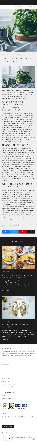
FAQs (3, 395)
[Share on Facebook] (6, 231)
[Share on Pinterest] (23, 231)
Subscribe (8, 426)
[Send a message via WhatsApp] (34, 439)
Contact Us (5, 367)
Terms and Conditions (8, 387)
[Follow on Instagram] (7, 433)
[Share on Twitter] (14, 231)
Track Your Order (7, 398)
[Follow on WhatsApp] (16, 433)
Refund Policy (6, 378)
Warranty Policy (6, 381)
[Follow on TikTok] (11, 433)
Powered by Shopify (26, 437)
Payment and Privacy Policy (10, 384)
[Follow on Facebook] (2, 433)
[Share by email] (31, 231)
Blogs (3, 370)
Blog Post (17, 55)
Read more (5, 290)
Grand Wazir (5, 364)
